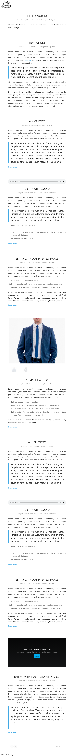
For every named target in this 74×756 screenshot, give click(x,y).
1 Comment (34, 20)
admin (55, 20)
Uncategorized (45, 20)
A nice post (37, 121)
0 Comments (35, 125)
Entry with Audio (37, 189)
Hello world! (37, 16)
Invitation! (37, 43)
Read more (12, 167)
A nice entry (37, 442)
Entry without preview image (37, 258)
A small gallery (37, 380)
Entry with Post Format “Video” (37, 676)
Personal (45, 193)
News (43, 125)
